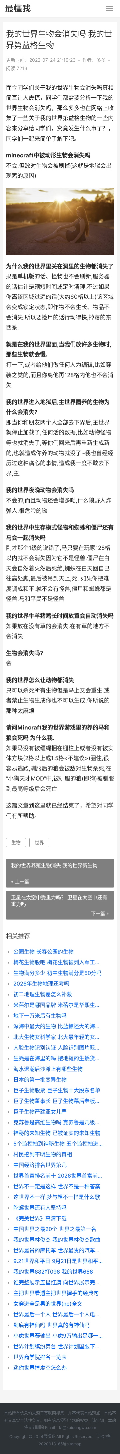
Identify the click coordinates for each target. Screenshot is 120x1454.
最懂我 (49, 1436)
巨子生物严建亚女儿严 (40, 1111)
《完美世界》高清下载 (40, 1218)
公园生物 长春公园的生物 (43, 951)
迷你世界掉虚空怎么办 (40, 1367)
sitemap (74, 1443)
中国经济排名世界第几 (40, 1165)
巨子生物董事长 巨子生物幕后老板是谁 (58, 1101)
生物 (16, 842)
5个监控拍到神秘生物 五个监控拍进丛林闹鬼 (58, 1143)
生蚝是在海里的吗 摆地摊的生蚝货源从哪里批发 (58, 1058)
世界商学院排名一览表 (40, 1357)
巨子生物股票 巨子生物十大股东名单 (56, 1090)
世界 (39, 842)
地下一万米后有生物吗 (40, 1015)
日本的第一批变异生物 (40, 1079)
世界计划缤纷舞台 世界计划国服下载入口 (58, 1346)
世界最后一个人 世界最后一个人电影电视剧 (58, 1314)
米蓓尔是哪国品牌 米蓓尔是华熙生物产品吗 (58, 1005)
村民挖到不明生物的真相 (42, 1154)
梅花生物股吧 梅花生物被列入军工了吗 (58, 962)
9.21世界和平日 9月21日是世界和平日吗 (58, 1261)
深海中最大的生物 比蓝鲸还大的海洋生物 (58, 1026)
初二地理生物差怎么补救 (42, 994)
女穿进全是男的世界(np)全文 (47, 1303)
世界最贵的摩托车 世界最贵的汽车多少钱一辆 (58, 1250)
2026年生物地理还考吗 (41, 983)
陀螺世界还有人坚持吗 (40, 1207)
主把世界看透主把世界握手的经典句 (56, 1293)
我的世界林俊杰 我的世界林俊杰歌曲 (56, 1239)
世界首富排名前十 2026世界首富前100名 (58, 1175)
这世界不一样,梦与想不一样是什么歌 (56, 1197)
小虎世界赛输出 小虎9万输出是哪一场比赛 (58, 1335)
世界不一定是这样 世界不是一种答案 (56, 1186)
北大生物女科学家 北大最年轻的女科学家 (58, 1037)
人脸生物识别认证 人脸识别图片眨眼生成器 (58, 1047)
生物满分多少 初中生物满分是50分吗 (57, 973)
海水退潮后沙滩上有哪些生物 (48, 1069)
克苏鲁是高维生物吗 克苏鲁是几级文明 (58, 1122)
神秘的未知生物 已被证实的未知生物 (56, 1133)
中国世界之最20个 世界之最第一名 (54, 1229)
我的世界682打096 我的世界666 (53, 1271)
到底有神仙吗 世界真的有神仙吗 (51, 1325)
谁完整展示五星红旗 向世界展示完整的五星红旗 (58, 1282)
